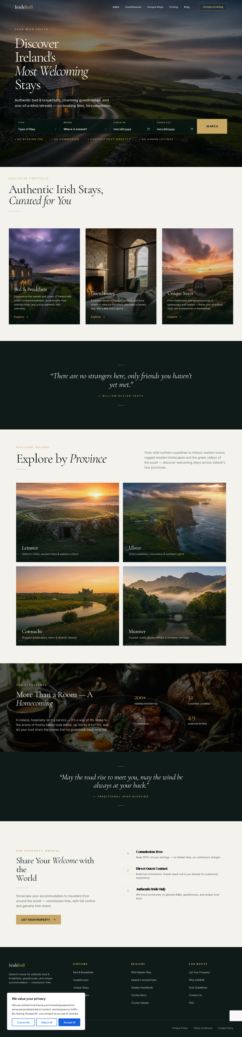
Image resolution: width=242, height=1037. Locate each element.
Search (212, 126)
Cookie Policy (225, 1028)
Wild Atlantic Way (141, 972)
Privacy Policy (180, 1028)
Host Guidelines (198, 987)
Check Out (164, 123)
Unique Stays (155, 7)
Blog (186, 7)
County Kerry (139, 995)
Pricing (173, 7)
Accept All (69, 1022)
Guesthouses (133, 7)
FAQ (191, 1002)
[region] (46, 1011)
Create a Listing (213, 6)
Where (68, 123)
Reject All (46, 1022)
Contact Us (195, 995)
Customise (23, 1022)
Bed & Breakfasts (83, 972)
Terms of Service (202, 1028)
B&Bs (116, 7)
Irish (24, 7)
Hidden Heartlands (142, 987)
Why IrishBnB (196, 979)
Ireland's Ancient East (143, 979)
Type (21, 123)
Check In (119, 123)
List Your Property (35, 919)
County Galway (140, 1002)
